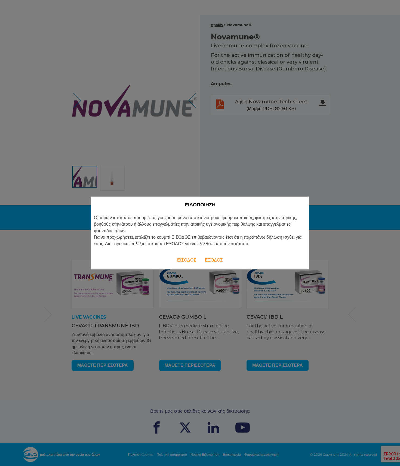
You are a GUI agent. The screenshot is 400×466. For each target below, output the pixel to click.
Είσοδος (186, 260)
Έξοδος (214, 260)
